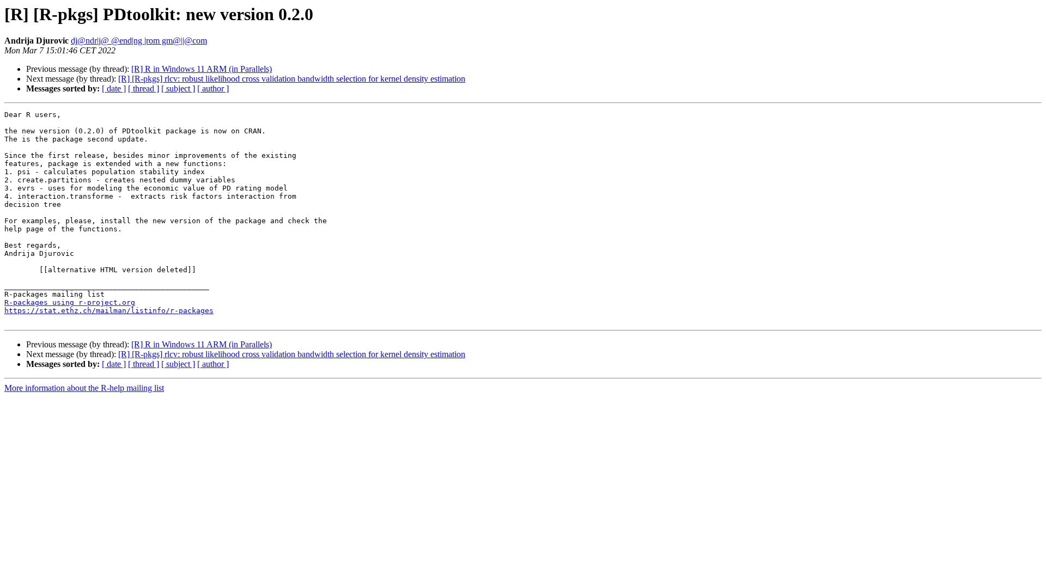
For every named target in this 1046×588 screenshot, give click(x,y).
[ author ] (213, 88)
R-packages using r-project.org (69, 302)
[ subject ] (178, 88)
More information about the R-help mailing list (84, 388)
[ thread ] (143, 88)
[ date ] (114, 88)
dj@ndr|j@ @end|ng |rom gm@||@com (139, 40)
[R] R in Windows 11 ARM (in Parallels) (201, 69)
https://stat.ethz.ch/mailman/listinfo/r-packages (109, 311)
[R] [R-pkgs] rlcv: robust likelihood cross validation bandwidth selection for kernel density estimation (291, 78)
